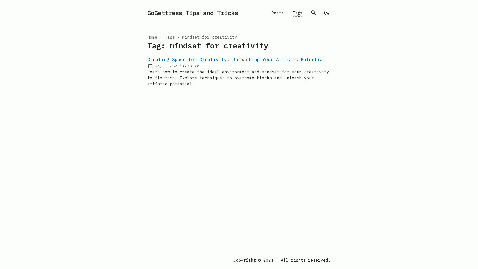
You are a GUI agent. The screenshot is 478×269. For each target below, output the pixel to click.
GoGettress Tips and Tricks (192, 13)
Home (152, 37)
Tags (298, 12)
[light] (327, 13)
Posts (277, 12)
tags (170, 37)
